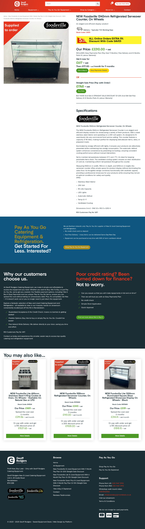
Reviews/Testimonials (61, 495)
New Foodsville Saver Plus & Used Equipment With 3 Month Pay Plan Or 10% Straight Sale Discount (71, 483)
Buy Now (81, 91)
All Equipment (58, 466)
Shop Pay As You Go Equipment (76, 247)
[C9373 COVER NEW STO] (36, 83)
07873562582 (104, 492)
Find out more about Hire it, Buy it (90, 317)
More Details (25, 436)
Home (16, 10)
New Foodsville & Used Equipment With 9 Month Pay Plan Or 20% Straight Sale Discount (34, 16)
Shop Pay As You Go (107, 467)
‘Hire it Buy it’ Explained (62, 489)
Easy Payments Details (99, 70)
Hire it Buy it (82, 70)
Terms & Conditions (107, 501)
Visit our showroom (107, 498)
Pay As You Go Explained (109, 470)
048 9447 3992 (118, 486)
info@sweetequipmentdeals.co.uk (117, 495)
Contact (127, 10)
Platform (68, 522)
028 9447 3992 (122, 4)
